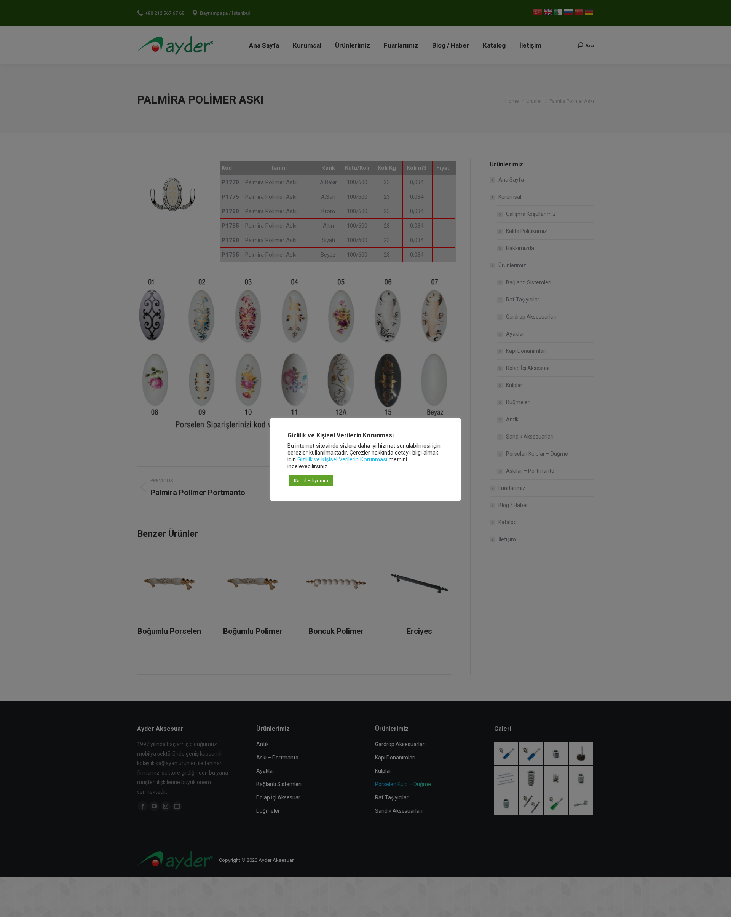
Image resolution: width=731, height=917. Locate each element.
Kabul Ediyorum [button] (311, 480)
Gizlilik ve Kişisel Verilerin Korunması (342, 459)
